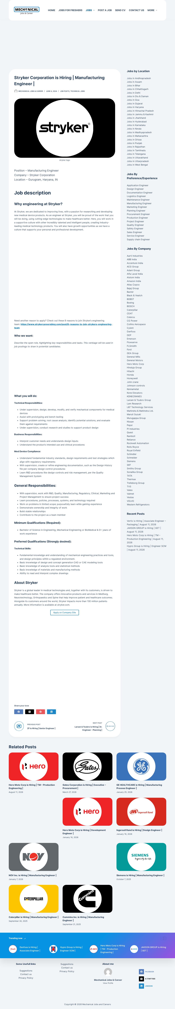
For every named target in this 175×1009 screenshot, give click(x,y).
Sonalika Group (135, 472)
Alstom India (133, 277)
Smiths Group (134, 468)
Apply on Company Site (64, 612)
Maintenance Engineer (138, 199)
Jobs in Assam (134, 81)
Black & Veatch (134, 295)
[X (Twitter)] (29, 711)
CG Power (132, 320)
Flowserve (132, 342)
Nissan (130, 421)
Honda (130, 374)
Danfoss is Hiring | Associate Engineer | (30, 949)
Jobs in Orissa (134, 139)
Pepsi (129, 425)
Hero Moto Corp (135, 364)
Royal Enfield (133, 450)
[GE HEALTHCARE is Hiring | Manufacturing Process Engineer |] (141, 767)
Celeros (131, 317)
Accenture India (135, 263)
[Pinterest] (40, 711)
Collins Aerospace (136, 324)
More (151, 10)
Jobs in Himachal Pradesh (140, 110)
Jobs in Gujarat (135, 103)
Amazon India (134, 281)
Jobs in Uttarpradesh (138, 161)
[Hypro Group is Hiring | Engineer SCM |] (53, 949)
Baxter (130, 291)
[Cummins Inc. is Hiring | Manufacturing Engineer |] (87, 899)
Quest (130, 432)
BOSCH (131, 306)
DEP (129, 335)
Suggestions (26, 970)
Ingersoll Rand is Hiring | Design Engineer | (139, 830)
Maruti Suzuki (134, 414)
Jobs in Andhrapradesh (139, 78)
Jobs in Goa (133, 99)
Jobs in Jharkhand (136, 117)
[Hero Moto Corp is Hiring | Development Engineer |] (87, 812)
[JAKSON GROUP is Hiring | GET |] (134, 949)
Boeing (130, 302)
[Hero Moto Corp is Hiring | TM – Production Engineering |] (34, 767)
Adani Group (133, 270)
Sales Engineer (134, 232)
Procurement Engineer (138, 214)
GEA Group (132, 353)
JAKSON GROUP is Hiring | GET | (144, 528)
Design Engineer (135, 189)
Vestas (130, 497)
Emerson (131, 338)
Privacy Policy (26, 977)
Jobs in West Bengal (137, 164)
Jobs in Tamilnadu (136, 150)
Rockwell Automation (138, 443)
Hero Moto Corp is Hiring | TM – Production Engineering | (112, 949)
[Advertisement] (87, 41)
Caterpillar (132, 310)
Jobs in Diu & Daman (137, 96)
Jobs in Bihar (133, 85)
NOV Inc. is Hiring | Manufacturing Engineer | (32, 875)
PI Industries (133, 428)
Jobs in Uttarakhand (137, 157)
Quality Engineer (135, 225)
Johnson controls (136, 385)
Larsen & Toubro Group (139, 400)
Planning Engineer (136, 210)
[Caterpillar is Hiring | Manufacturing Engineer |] (34, 899)
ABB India (132, 259)
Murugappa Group (136, 418)
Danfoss (131, 331)
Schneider (132, 457)
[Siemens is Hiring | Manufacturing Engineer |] (141, 857)
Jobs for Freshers (70, 10)
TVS (129, 486)
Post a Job (105, 10)
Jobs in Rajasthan (136, 146)
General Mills (133, 356)
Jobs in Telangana (136, 154)
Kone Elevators (134, 392)
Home (51, 10)
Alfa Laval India (135, 273)
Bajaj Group (133, 288)
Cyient (130, 328)
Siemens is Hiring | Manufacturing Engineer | (140, 875)
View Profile (108, 983)
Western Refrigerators (138, 504)
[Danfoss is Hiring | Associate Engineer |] (13, 949)
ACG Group (133, 266)
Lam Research (134, 403)
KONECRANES (134, 396)
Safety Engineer (135, 228)
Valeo (130, 490)
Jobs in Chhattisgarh (137, 89)
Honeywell (132, 378)
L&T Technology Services (140, 407)
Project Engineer (135, 221)
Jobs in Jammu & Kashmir (140, 114)
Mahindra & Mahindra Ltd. (140, 410)
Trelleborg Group (136, 483)
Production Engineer (137, 217)
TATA (129, 475)
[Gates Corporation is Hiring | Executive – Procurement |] (87, 767)
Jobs (89, 10)
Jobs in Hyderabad (137, 121)
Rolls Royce (133, 447)
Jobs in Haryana (135, 107)
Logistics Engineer (136, 196)
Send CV (120, 10)
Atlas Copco (133, 284)
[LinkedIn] (51, 711)
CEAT (130, 313)
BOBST (130, 299)
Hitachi (130, 371)
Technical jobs (77, 91)
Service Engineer (135, 235)
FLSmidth (132, 346)
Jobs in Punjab (134, 143)
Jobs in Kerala (134, 128)
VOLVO (130, 501)
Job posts (64, 91)
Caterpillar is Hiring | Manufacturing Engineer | (34, 917)
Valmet (130, 493)
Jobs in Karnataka (136, 125)
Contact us (136, 10)
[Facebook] (18, 711)
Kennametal (133, 389)
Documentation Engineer (139, 192)
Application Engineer (137, 185)
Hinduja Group (134, 367)
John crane (132, 382)
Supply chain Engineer (138, 239)
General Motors (135, 360)
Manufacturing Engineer (139, 203)
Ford (129, 349)
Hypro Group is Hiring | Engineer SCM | (71, 949)
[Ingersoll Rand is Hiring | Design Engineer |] (141, 812)
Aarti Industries (135, 255)
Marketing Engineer (137, 207)
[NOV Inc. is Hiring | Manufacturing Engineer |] (34, 857)
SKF (129, 465)
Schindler (131, 454)
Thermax (131, 479)
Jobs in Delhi (133, 92)
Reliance (131, 439)
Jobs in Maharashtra (137, 136)
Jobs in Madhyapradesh (139, 132)
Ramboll (131, 436)
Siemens (131, 461)
